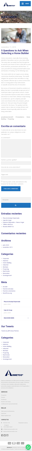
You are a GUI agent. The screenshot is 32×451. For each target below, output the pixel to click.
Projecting (11, 119)
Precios (3, 397)
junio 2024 (6, 245)
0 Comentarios (20, 117)
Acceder (5, 286)
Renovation (6, 273)
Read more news (9, 318)
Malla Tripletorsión (6, 415)
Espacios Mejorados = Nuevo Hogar (13, 222)
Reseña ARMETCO (8, 226)
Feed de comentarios (9, 291)
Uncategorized (7, 275)
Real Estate (6, 271)
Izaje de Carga (7, 220)
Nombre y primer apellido (9, 160)
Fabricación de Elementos (7, 411)
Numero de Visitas (6, 401)
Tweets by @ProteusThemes (10, 331)
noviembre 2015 (8, 247)
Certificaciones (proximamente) (9, 404)
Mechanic (5, 267)
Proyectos (3, 395)
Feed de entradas (8, 289)
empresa (5, 260)
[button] (28, 447)
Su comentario (5, 137)
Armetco (9, 447)
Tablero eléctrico (8, 224)
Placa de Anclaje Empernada (11, 218)
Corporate (6, 258)
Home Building (7, 263)
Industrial (5, 265)
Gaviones (3, 413)
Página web (4, 174)
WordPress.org (7, 293)
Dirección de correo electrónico (10, 167)
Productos (3, 399)
